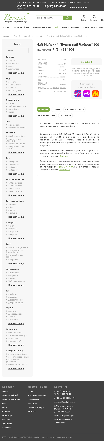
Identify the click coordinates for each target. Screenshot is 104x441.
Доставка (64, 156)
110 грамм (13, 167)
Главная (17, 2)
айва (10, 207)
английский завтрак (18, 335)
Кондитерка (89, 27)
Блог (29, 2)
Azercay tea (13, 69)
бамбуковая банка (17, 136)
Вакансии (62, 2)
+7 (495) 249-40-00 (54, 6)
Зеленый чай (14, 85)
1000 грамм (14, 164)
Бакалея (6, 419)
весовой (62, 73)
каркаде (12, 88)
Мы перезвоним (78, 7)
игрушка (12, 229)
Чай (56, 27)
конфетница (14, 232)
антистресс (13, 273)
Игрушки (6, 428)
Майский (26, 36)
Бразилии (13, 320)
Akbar (11, 66)
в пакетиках (14, 125)
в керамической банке (15, 147)
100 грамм (13, 161)
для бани (12, 294)
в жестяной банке (16, 144)
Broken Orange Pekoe (18, 247)
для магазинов (15, 300)
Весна (6, 27)
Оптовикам (53, 2)
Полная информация (64, 415)
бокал (11, 226)
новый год (13, 109)
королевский (14, 341)
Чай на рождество (17, 106)
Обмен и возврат (75, 2)
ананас (11, 210)
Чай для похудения (17, 281)
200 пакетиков (15, 191)
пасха (11, 112)
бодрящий (13, 275)
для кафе (12, 297)
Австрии (12, 311)
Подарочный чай (21, 27)
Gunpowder (13, 260)
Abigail (11, 60)
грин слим (13, 338)
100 (64, 80)
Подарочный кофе (42, 27)
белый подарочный (17, 364)
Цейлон (63, 88)
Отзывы (56, 109)
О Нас (24, 2)
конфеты (12, 234)
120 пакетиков (15, 186)
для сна (11, 278)
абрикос (12, 204)
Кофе (64, 27)
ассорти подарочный (18, 357)
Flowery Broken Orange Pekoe (14, 251)
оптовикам (64, 169)
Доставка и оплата (39, 2)
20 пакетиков (14, 189)
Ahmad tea (13, 63)
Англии (11, 317)
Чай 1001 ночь (15, 333)
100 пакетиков (15, 183)
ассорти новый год (17, 354)
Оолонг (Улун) (14, 90)
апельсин (12, 213)
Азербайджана (15, 314)
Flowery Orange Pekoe (14, 256)
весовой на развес (17, 128)
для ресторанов (15, 303)
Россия (56, 88)
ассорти (12, 82)
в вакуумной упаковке (13, 140)
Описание (43, 109)
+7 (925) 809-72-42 (28, 6)
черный (38, 36)
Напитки (75, 27)
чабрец (63, 84)
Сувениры (7, 423)
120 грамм (13, 170)
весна (11, 103)
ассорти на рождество (12, 361)
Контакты (86, 2)
